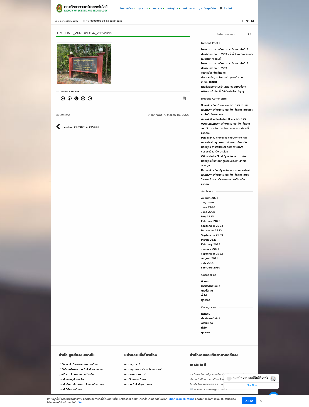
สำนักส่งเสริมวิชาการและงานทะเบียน (78, 364)
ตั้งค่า (80, 402)
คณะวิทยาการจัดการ (135, 379)
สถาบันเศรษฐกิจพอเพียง (72, 379)
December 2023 (211, 230)
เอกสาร (157, 8)
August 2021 (209, 258)
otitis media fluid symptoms (218, 156)
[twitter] (247, 21)
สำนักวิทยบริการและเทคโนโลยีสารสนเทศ (81, 369)
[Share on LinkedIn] (90, 99)
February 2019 (210, 268)
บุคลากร (143, 8)
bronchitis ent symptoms (216, 170)
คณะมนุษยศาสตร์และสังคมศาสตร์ (142, 369)
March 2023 (209, 240)
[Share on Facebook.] (70, 99)
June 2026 (208, 207)
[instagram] (252, 21)
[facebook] (242, 21)
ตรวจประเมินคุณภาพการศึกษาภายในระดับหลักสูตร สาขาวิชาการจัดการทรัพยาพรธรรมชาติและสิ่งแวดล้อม (224, 147)
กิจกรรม (205, 281)
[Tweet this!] (63, 99)
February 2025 (210, 221)
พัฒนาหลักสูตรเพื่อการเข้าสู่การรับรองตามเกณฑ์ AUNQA (225, 160)
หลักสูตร (172, 8)
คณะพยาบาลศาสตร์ (135, 374)
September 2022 (212, 254)
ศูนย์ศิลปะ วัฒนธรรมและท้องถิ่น (76, 374)
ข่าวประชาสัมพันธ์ (210, 286)
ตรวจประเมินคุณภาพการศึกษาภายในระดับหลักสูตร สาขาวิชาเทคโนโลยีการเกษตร (227, 109)
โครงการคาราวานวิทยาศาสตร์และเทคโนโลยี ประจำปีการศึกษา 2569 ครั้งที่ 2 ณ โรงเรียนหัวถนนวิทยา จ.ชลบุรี (227, 54)
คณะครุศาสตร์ (132, 364)
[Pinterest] (83, 99)
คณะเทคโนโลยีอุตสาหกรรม (139, 384)
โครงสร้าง (126, 8)
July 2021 (207, 263)
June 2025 (208, 212)
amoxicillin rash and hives (218, 119)
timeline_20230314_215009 (84, 33)
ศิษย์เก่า (228, 8)
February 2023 (210, 244)
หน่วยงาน (189, 8)
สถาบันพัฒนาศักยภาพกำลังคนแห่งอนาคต (81, 384)
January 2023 (210, 249)
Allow (249, 401)
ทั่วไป (204, 295)
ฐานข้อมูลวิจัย (207, 8)
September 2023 (212, 235)
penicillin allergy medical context (221, 137)
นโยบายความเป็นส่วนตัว (181, 399)
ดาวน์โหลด (207, 291)
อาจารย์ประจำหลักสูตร (213, 73)
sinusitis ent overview (215, 105)
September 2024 (212, 226)
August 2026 (209, 198)
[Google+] (76, 99)
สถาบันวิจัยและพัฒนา (70, 389)
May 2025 (207, 216)
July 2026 (207, 202)
